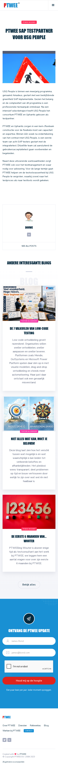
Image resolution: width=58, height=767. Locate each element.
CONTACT (29, 731)
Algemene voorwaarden (13, 762)
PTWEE (23, 754)
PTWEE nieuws (29, 22)
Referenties (35, 725)
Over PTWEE (9, 725)
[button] (53, 5)
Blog (46, 725)
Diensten (22, 725)
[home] (11, 5)
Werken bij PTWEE (11, 730)
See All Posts (29, 246)
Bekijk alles (29, 584)
